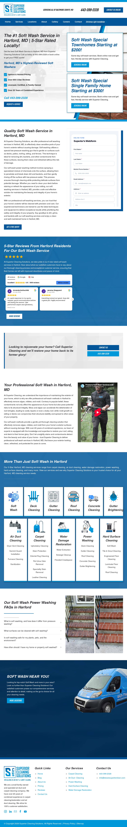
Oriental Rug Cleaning (39, 556)
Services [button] (19, 22)
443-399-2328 (89, 10)
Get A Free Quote (12, 227)
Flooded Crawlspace (63, 559)
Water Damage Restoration (63, 540)
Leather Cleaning (39, 577)
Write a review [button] (63, 283)
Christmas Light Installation (95, 22)
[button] (21, 277)
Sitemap (80, 823)
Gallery (55, 22)
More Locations (15, 700)
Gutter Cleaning (54, 508)
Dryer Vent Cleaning (15, 545)
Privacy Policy (69, 823)
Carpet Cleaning (39, 538)
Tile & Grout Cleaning (111, 550)
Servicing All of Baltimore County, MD (58, 10)
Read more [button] (11, 307)
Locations (32, 22)
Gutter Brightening (116, 508)
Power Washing (87, 538)
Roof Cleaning (74, 508)
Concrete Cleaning (94, 508)
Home (8, 22)
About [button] (44, 22)
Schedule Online (80, 65)
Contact (78, 22)
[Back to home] (14, 10)
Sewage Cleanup (63, 554)
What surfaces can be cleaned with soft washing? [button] (26, 630)
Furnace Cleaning (15, 559)
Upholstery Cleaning (39, 545)
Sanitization (15, 564)
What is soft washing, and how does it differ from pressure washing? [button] (29, 622)
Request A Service (13, 104)
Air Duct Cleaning (15, 538)
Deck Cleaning (34, 508)
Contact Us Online (113, 10)
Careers (66, 22)
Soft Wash (13, 508)
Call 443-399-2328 (16, 98)
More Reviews (14, 316)
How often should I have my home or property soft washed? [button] (30, 647)
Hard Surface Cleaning (111, 538)
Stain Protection (39, 550)
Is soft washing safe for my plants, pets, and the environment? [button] (25, 639)
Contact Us (103, 347)
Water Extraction (64, 549)
